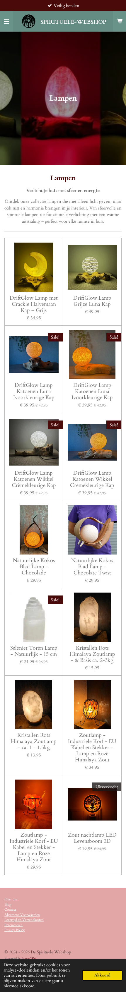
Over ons (11, 899)
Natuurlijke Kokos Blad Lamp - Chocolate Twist (92, 566)
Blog (7, 904)
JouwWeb (29, 958)
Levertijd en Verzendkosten (24, 919)
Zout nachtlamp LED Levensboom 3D (92, 838)
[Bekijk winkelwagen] (119, 21)
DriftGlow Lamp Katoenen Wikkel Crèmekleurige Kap (34, 479)
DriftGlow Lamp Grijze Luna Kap (92, 301)
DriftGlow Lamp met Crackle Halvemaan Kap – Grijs (34, 304)
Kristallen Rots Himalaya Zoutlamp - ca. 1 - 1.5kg (34, 741)
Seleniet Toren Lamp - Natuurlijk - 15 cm (33, 651)
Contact (10, 909)
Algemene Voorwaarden (22, 914)
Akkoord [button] (102, 975)
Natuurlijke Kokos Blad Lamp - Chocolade (34, 566)
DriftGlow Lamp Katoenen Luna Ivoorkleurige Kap (34, 391)
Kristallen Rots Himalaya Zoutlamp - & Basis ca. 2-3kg (92, 654)
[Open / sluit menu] (6, 21)
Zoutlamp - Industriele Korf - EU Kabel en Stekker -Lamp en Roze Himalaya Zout (92, 747)
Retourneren (13, 925)
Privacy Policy (14, 930)
